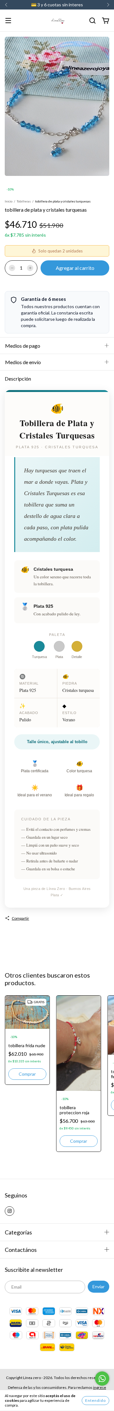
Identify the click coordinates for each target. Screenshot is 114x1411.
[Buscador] (92, 20)
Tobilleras (24, 201)
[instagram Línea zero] (9, 1211)
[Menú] (8, 21)
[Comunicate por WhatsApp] (102, 1378)
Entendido (95, 1400)
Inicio (8, 201)
